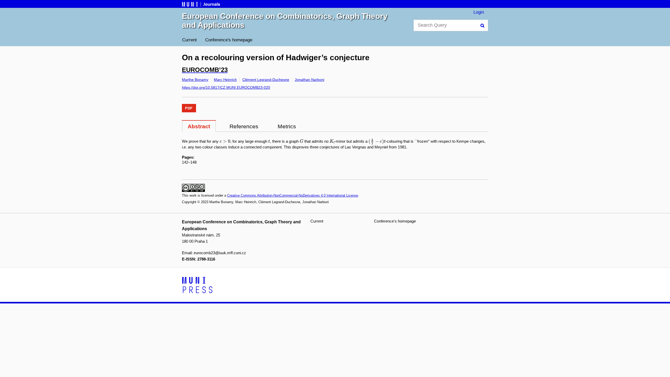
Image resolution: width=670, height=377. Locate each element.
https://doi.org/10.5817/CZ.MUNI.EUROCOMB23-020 (226, 87)
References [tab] (244, 126)
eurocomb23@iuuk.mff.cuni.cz (220, 253)
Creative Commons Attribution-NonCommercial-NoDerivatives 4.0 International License (292, 195)
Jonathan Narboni (309, 79)
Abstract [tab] (199, 126)
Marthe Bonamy (195, 79)
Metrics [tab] (287, 126)
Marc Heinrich (225, 79)
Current (189, 39)
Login (478, 12)
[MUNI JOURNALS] (201, 4)
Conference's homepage (228, 39)
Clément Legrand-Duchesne (265, 79)
